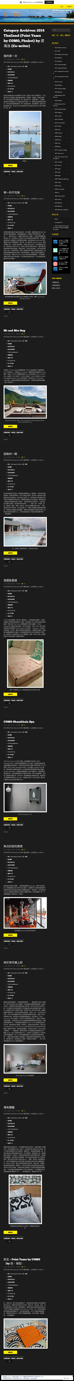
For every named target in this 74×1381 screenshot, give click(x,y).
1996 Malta (57, 175)
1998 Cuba (57, 143)
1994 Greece (58, 199)
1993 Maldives (58, 206)
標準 (19, 59)
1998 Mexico (58, 139)
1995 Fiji (57, 192)
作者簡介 (69, 6)
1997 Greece (58, 165)
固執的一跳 (10, 83)
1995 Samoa (58, 185)
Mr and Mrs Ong (11, 86)
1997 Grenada (58, 162)
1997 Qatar (57, 172)
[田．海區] (37, 21)
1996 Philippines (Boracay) (62, 179)
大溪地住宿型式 (56, 285)
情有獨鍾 (10, 69)
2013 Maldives (58, 58)
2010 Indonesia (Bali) (60, 88)
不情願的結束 (55, 282)
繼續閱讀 (10, 165)
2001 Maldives (58, 112)
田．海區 (12, 15)
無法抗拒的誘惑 (11, 75)
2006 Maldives (58, 100)
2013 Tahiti (57, 51)
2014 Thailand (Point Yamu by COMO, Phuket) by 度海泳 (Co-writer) (61, 227)
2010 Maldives (58, 85)
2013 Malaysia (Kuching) (61, 54)
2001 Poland (58, 126)
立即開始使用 (49, 2)
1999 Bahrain (58, 136)
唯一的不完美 (11, 89)
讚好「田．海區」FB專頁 (61, 35)
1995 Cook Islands (59, 189)
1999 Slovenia (58, 133)
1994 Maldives (58, 203)
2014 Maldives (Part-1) (61, 47)
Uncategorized (58, 222)
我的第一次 (10, 56)
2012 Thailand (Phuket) (61, 68)
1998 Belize (58, 146)
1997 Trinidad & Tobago (61, 150)
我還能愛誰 (10, 80)
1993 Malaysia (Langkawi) (61, 209)
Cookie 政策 (33, 1378)
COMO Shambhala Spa (13, 77)
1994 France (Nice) (60, 196)
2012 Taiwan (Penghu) (60, 64)
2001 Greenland (59, 119)
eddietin (61, 240)
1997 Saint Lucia (59, 153)
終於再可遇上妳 (11, 72)
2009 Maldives (58, 92)
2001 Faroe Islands (60, 123)
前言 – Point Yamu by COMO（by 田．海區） (18, 66)
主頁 (61, 6)
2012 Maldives (58, 61)
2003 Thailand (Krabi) (60, 109)
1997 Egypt (58, 169)
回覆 (24, 59)
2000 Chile (57, 129)
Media (56, 219)
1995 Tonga (58, 182)
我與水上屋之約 (56, 288)
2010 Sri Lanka (59, 81)
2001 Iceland (58, 116)
